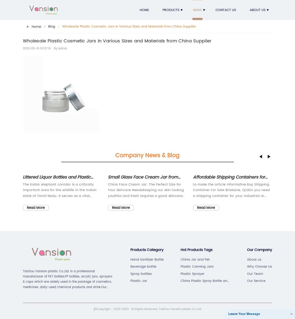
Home (144, 10)
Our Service (256, 280)
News (197, 10)
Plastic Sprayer (192, 273)
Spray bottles (141, 273)
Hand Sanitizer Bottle (147, 259)
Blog (51, 26)
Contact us (226, 10)
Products (171, 10)
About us (258, 10)
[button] (260, 156)
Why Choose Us (259, 266)
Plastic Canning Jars (197, 266)
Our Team (255, 273)
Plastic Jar (138, 280)
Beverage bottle (143, 266)
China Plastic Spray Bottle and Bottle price (205, 280)
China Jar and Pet (195, 259)
